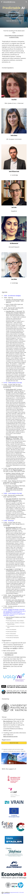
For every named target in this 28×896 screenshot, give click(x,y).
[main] (14, 13)
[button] (1, 2)
